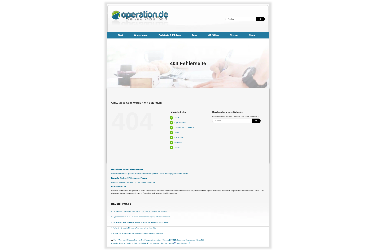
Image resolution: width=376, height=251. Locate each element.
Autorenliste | (142, 182)
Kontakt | (200, 240)
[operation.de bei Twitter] (189, 243)
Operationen (180, 122)
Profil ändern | (132, 182)
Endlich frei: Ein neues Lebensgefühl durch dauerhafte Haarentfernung (138, 233)
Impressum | (191, 240)
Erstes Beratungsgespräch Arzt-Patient (174, 173)
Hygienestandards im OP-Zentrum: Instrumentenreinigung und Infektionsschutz (141, 217)
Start (176, 117)
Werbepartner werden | (135, 240)
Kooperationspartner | (153, 240)
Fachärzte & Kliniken (184, 127)
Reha (177, 132)
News (177, 147)
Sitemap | (166, 240)
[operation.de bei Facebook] (175, 243)
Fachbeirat (151, 182)
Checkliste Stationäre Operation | (123, 173)
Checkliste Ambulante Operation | (147, 173)
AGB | (172, 240)
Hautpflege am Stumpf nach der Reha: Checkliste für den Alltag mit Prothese (140, 211)
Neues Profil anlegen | (119, 182)
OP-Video (178, 137)
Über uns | (122, 240)
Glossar (178, 142)
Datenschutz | (180, 240)
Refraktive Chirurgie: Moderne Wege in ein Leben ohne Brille (134, 228)
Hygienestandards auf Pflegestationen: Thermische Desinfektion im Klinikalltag (141, 222)
